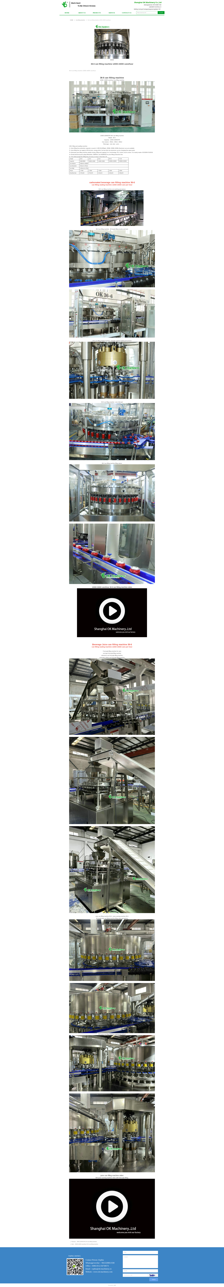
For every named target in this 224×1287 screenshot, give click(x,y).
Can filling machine (80, 20)
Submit (153, 1279)
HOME (71, 20)
